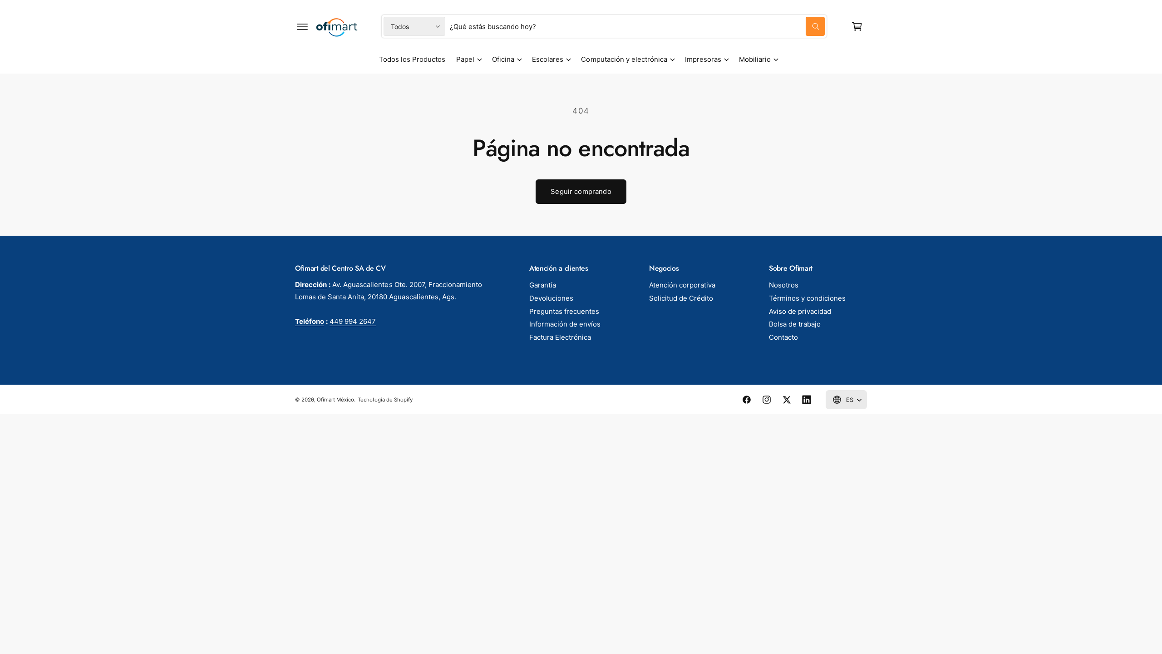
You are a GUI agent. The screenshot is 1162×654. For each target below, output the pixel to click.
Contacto (783, 337)
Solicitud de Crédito (681, 298)
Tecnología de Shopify (385, 399)
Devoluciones (551, 298)
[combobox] (637, 26)
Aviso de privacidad (800, 311)
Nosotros (783, 285)
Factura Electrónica (560, 337)
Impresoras (703, 59)
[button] (302, 26)
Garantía (542, 285)
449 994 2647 (353, 321)
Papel (465, 59)
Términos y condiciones (807, 298)
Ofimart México (335, 399)
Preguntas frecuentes (564, 311)
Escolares (547, 59)
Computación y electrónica (624, 59)
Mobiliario (755, 59)
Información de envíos (565, 324)
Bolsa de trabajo (795, 324)
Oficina (503, 59)
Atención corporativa (682, 285)
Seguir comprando (581, 191)
